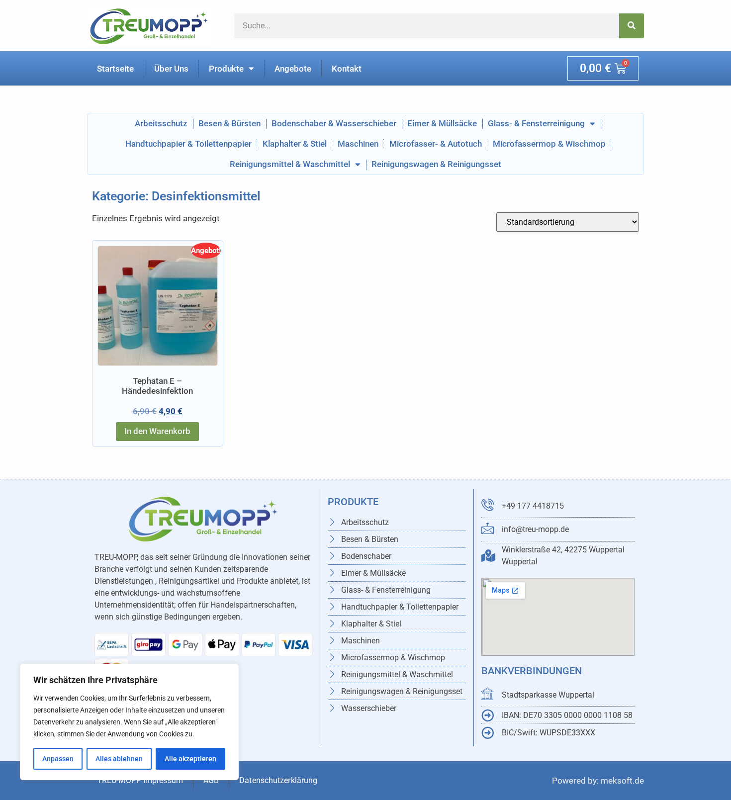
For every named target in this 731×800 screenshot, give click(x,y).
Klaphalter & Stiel (295, 144)
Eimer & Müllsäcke (442, 123)
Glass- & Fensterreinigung (536, 123)
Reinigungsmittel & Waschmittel (290, 164)
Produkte (226, 69)
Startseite (115, 69)
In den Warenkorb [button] (157, 431)
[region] (129, 722)
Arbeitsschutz (161, 123)
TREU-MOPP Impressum (140, 780)
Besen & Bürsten (229, 123)
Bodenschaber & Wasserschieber (334, 123)
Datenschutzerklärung (279, 780)
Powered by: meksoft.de (598, 781)
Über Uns (171, 69)
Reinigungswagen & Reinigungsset (436, 164)
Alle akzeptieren (190, 759)
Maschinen (358, 144)
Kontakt (347, 69)
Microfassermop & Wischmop (549, 144)
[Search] (631, 25)
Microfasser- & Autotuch (435, 144)
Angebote (292, 69)
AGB (211, 780)
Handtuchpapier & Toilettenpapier (188, 144)
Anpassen (58, 759)
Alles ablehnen (119, 759)
